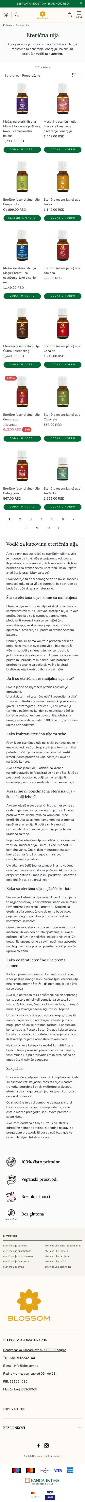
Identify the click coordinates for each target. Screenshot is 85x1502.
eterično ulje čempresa (16, 1261)
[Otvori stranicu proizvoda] (22, 100)
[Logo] (42, 1481)
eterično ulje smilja (14, 1267)
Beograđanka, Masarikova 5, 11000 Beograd (34, 1350)
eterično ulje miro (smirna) (18, 1256)
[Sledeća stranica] (58, 528)
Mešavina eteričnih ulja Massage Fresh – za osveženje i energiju (60, 126)
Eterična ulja (22, 25)
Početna (7, 25)
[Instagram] (46, 1445)
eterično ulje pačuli (55, 1261)
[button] (17, 15)
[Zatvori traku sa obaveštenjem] (81, 3)
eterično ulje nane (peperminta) (63, 1245)
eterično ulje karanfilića (58, 1267)
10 (48, 528)
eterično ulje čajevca (56, 1251)
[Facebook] (38, 1445)
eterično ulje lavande (15, 1245)
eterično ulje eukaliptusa (17, 1251)
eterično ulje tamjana (57, 1256)
